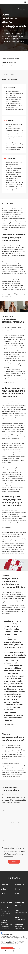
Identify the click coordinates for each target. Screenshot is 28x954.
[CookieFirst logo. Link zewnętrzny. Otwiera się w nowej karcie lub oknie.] (1, 933)
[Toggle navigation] (25, 2)
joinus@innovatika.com (20, 919)
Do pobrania (19, 885)
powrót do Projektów (8, 74)
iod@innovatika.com (8, 856)
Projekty (4, 885)
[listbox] (14, 840)
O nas (17, 893)
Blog (3, 893)
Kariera (17, 889)
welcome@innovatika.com (21, 912)
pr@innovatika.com (19, 928)
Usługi (3, 889)
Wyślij (14, 862)
